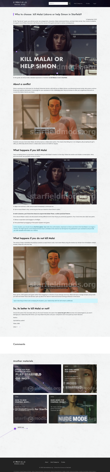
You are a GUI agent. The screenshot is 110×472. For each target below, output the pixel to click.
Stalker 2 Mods (66, 471)
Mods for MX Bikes (74, 471)
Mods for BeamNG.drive (56, 471)
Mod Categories (78, 3)
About (46, 462)
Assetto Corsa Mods (83, 471)
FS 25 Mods (16, 471)
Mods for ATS (47, 471)
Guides (88, 3)
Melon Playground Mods (37, 471)
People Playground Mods (25, 471)
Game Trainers (92, 471)
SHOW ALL (21, 427)
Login (94, 3)
